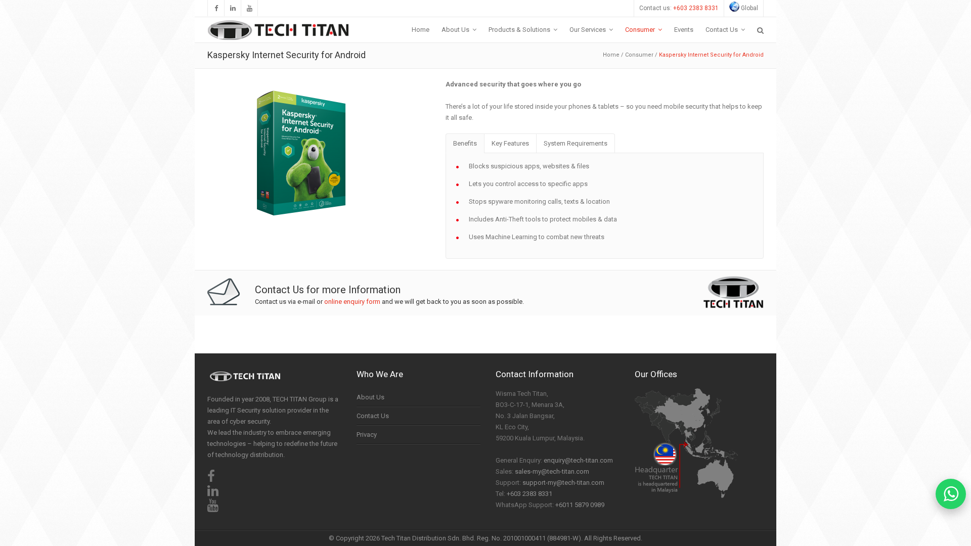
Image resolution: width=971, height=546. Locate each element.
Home (611, 55)
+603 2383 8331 (696, 8)
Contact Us (373, 416)
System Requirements (575, 143)
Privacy (367, 434)
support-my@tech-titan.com (563, 482)
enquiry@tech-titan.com (578, 460)
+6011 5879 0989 (579, 505)
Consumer (639, 55)
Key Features (510, 143)
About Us (370, 397)
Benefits (465, 143)
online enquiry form (352, 301)
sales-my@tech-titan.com (552, 471)
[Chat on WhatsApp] (951, 494)
